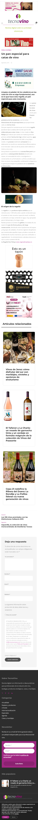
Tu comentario (9, 556)
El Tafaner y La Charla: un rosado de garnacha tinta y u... (22, 782)
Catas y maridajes (6, 50)
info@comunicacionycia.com (13, 642)
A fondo (4, 708)
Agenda (4, 716)
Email (7, 584)
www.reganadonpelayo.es (24, 242)
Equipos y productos (9, 705)
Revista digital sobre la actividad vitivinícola (18, 29)
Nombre (7, 574)
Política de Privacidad (22, 644)
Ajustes (14, 817)
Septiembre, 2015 (5, 62)
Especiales (5, 713)
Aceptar (5, 817)
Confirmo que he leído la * (16, 756)
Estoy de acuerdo (11, 615)
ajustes (16, 814)
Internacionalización (8, 710)
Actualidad (5, 703)
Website (7, 594)
